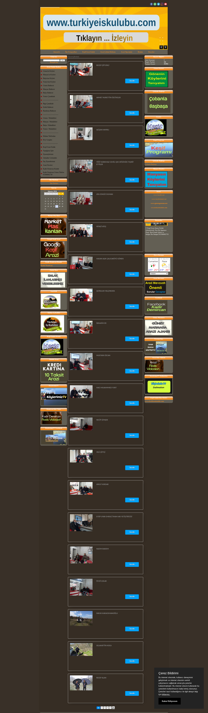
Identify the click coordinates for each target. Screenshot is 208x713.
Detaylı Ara (54, 62)
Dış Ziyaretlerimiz (49, 161)
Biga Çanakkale (48, 104)
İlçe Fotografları (71, 52)
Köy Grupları (47, 140)
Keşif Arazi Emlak (88, 52)
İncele (132, 81)
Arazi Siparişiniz (126, 52)
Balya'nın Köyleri (49, 78)
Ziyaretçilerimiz (48, 154)
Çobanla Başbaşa (150, 164)
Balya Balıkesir (48, 93)
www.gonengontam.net (159, 203)
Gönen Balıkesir (48, 86)
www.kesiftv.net (159, 195)
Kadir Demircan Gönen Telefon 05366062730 (53, 173)
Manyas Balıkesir (49, 89)
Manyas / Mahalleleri (50, 122)
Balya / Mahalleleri (49, 125)
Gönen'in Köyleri (49, 71)
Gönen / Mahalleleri (49, 118)
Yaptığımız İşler (48, 151)
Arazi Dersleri (47, 165)
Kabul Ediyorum (169, 701)
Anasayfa (56, 52)
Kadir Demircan (47, 266)
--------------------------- (50, 100)
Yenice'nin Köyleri (49, 82)
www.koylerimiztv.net (159, 199)
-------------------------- (50, 143)
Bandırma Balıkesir (49, 111)
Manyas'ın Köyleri (49, 75)
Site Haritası (54, 183)
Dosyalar (151, 52)
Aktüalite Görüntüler (50, 158)
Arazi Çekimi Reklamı (107, 52)
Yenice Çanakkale (49, 96)
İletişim (140, 52)
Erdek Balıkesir (48, 107)
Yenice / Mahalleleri (49, 129)
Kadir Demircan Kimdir (51, 169)
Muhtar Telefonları (49, 136)
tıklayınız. (166, 694)
